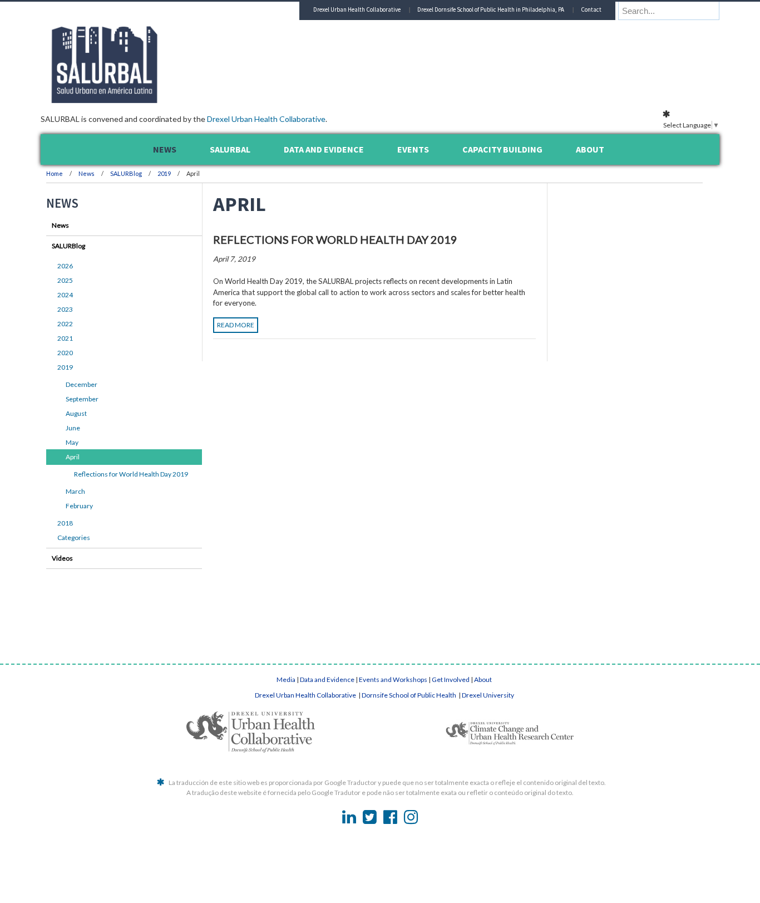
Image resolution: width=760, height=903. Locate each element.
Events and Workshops (393, 679)
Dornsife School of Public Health (409, 695)
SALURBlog (126, 173)
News (86, 173)
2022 (65, 324)
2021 (65, 338)
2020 (65, 353)
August (76, 413)
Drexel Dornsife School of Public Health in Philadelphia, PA (490, 9)
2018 (65, 523)
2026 (65, 266)
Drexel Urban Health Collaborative (266, 119)
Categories (73, 537)
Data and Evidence (327, 679)
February (79, 506)
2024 (65, 295)
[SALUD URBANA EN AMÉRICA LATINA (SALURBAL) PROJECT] (152, 100)
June (73, 428)
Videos (62, 558)
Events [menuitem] (413, 149)
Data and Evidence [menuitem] (324, 149)
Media (286, 679)
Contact (591, 9)
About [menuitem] (590, 149)
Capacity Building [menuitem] (502, 149)
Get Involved (451, 679)
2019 (164, 173)
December (81, 384)
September (82, 399)
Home (54, 173)
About (483, 679)
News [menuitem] (164, 149)
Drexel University (488, 695)
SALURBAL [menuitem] (230, 149)
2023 (65, 309)
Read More (235, 325)
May (72, 442)
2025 (65, 280)
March (75, 491)
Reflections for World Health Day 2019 (335, 239)
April (73, 457)
